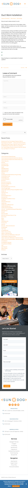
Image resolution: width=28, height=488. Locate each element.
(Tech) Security (5, 161)
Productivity (4, 222)
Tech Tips (3, 228)
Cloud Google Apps (5, 188)
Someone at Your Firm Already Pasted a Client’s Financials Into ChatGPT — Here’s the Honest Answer (13, 141)
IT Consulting (14, 445)
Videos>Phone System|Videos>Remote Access (12, 239)
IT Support (14, 443)
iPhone (3, 212)
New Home (3, 216)
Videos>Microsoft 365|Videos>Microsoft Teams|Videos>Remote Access (10, 235)
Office (2, 219)
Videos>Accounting (6, 231)
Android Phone (4, 164)
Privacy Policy (14, 465)
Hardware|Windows (5, 201)
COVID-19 (3, 191)
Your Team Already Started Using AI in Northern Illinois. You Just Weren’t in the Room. (13, 147)
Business (3, 180)
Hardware (3, 200)
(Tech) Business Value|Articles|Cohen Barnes (11, 158)
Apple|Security (4, 171)
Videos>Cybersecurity (6, 233)
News (2, 218)
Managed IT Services (14, 441)
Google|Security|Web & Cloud (8, 198)
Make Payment (14, 461)
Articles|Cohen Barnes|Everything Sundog (11, 174)
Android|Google (5, 165)
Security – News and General (8, 225)
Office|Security (4, 221)
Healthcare (3, 203)
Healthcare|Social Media (6, 207)
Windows (3, 249)
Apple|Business (5, 168)
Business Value (4, 185)
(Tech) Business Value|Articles (8, 156)
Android (3, 162)
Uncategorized (4, 230)
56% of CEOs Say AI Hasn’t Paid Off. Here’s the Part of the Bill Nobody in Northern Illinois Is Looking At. (13, 145)
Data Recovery (14, 447)
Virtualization (4, 240)
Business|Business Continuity (8, 186)
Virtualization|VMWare (6, 243)
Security (3, 224)
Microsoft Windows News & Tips (8, 215)
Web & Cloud (4, 248)
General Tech (4, 197)
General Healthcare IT (6, 195)
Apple (2, 167)
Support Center (14, 463)
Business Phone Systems (14, 451)
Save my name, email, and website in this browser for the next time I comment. (13, 113)
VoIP (2, 245)
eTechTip (3, 194)
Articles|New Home (5, 176)
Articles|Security (5, 177)
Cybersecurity (4, 192)
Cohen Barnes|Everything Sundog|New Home (11, 189)
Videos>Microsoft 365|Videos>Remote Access (12, 237)
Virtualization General (6, 242)
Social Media (4, 227)
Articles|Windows (5, 179)
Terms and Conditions (14, 466)
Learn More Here (16, 486)
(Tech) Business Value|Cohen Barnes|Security (12, 159)
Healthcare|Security (6, 206)
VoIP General (4, 247)
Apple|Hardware (5, 170)
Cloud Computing (14, 453)
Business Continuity (6, 182)
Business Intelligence (6, 183)
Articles (3, 173)
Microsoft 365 (4, 213)
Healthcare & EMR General (7, 204)
